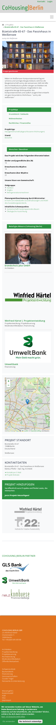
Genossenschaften (10, 676)
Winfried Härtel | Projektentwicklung (25, 320)
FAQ (3, 698)
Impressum (6, 700)
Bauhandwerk (7, 671)
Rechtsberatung (8, 656)
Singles (10, 190)
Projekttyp (13, 109)
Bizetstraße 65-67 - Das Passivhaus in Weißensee (24, 27)
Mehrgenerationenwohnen (18, 192)
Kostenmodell (7, 693)
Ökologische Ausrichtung (17, 211)
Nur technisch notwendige (30, 721)
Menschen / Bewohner (18, 149)
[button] (27, 402)
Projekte (9, 25)
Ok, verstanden (8, 721)
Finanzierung (7, 674)
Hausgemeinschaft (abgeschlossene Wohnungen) (25, 131)
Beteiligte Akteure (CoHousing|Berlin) (25, 226)
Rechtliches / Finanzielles (20, 123)
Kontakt (41, 1)
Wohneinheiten (15, 118)
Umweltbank (11, 364)
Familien (10, 188)
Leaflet (25, 431)
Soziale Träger (8, 678)
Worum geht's (7, 691)
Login (49, 1)
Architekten (6, 649)
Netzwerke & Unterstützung (13, 681)
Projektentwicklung (9, 652)
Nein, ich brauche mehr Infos (13, 716)
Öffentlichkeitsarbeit (10, 661)
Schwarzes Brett (8, 669)
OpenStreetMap (36, 431)
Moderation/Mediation (11, 659)
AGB (4, 695)
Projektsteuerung (9, 654)
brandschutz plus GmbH (17, 265)
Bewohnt (8, 137)
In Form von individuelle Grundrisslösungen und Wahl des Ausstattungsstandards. (26, 201)
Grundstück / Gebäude (18, 114)
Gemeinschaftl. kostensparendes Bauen (23, 209)
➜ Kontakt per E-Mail (13, 472)
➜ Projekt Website (12, 475)
